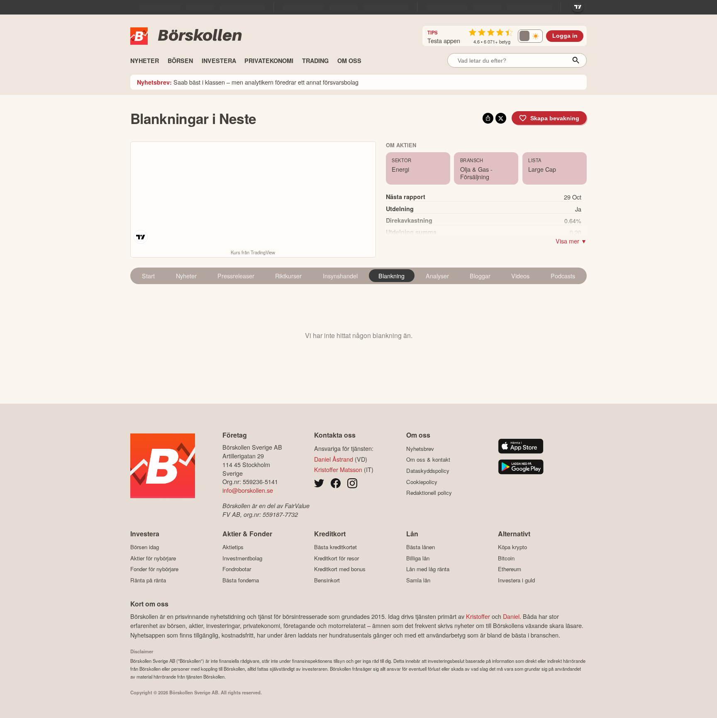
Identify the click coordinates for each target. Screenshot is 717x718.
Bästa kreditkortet (335, 547)
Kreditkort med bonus (340, 569)
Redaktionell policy (429, 493)
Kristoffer (478, 616)
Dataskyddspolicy (427, 471)
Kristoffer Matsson (338, 469)
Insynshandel (340, 275)
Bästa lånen (420, 547)
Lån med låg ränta (427, 569)
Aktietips (233, 547)
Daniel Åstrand (333, 459)
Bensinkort (327, 580)
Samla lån (418, 580)
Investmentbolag (242, 558)
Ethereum (509, 569)
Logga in (565, 36)
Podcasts (563, 275)
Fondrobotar (236, 569)
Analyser (437, 275)
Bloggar (480, 275)
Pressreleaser (235, 275)
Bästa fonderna (240, 580)
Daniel (511, 616)
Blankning (391, 275)
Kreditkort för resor (336, 558)
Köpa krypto (512, 547)
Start (148, 275)
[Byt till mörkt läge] (530, 36)
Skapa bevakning (554, 118)
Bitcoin (506, 558)
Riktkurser (288, 275)
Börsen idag (144, 547)
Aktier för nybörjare (153, 558)
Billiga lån (417, 558)
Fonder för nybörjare (154, 569)
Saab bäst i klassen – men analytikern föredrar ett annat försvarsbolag (247, 82)
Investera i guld (516, 580)
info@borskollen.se (247, 490)
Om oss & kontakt (428, 459)
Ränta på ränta (148, 580)
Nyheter (186, 275)
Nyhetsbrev (420, 449)
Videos (520, 275)
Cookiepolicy (421, 482)
